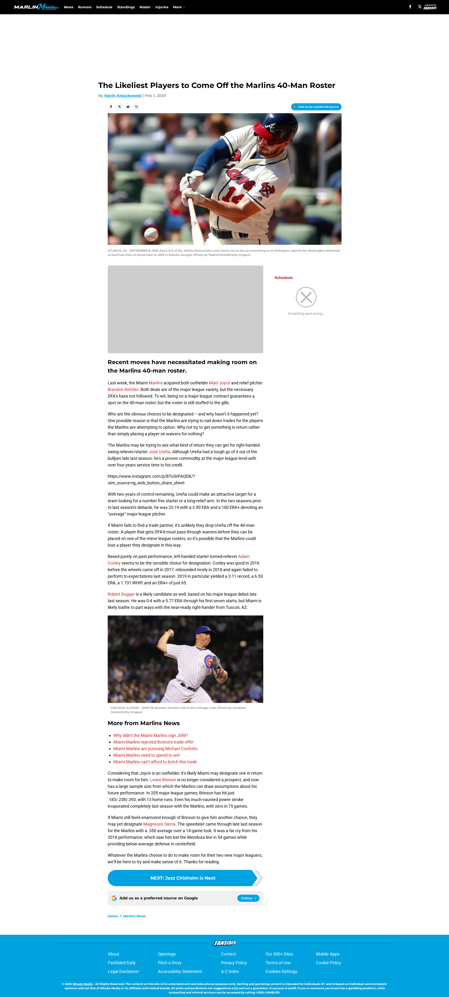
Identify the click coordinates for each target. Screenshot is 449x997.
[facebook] (410, 6)
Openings (167, 953)
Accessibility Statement (180, 971)
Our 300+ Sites (279, 953)
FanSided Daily (122, 962)
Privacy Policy (234, 962)
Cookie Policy (328, 962)
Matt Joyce (219, 382)
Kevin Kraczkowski (123, 95)
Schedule (104, 7)
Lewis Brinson (163, 779)
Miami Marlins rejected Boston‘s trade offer (153, 741)
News (68, 7)
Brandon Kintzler (123, 389)
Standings (126, 7)
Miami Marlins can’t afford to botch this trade (155, 761)
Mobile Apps (327, 953)
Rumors (84, 7)
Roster (145, 7)
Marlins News (134, 916)
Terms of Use (278, 962)
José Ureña (159, 451)
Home (113, 916)
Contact (228, 953)
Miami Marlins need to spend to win (146, 755)
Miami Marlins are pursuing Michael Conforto (155, 748)
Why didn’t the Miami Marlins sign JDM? (150, 735)
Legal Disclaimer (123, 971)
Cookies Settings (281, 971)
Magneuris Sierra (159, 824)
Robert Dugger (121, 594)
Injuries (161, 7)
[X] (420, 6)
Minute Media (83, 984)
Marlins (156, 382)
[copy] (136, 106)
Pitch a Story (169, 962)
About (113, 953)
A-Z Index (230, 971)
